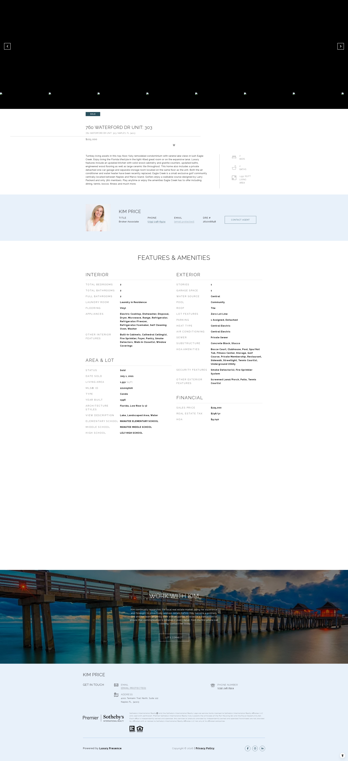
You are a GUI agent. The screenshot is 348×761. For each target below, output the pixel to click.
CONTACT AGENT (240, 220)
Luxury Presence (110, 748)
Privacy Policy (205, 748)
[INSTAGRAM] (255, 748)
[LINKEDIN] (262, 748)
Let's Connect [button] (174, 637)
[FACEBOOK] (247, 748)
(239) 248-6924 (156, 221)
